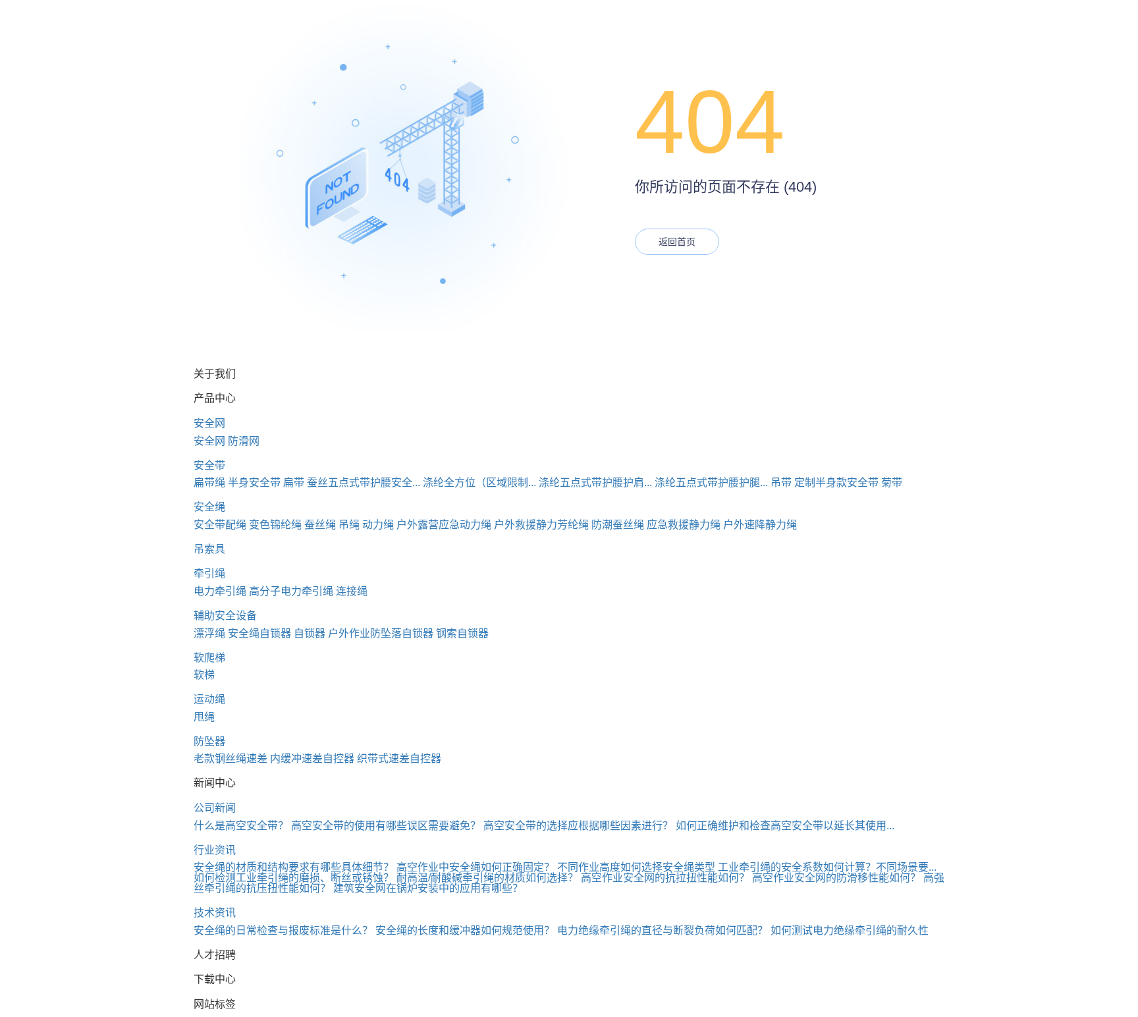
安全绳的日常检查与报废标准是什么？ (283, 930)
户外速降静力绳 (760, 524)
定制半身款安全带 (836, 482)
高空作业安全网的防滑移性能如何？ (836, 877)
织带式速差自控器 (399, 758)
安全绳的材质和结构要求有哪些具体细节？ (294, 867)
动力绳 (378, 524)
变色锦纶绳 (275, 524)
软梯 (204, 674)
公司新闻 (215, 807)
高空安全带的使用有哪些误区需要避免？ (386, 825)
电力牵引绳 (220, 591)
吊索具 (209, 549)
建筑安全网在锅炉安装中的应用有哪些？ (428, 888)
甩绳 (204, 717)
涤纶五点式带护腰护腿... (711, 482)
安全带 (209, 465)
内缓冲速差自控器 (312, 758)
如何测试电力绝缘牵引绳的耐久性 (850, 930)
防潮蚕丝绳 (617, 524)
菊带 (891, 482)
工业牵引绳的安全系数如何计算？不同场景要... (827, 867)
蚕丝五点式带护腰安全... (363, 482)
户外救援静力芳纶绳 (541, 524)
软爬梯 (209, 657)
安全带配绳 (220, 524)
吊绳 (349, 524)
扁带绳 (209, 482)
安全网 (209, 423)
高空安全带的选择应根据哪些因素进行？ (578, 825)
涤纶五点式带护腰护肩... (595, 482)
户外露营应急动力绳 (443, 524)
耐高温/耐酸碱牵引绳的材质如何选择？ (487, 877)
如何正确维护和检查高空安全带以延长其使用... (785, 825)
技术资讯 (215, 912)
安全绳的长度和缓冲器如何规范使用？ (465, 930)
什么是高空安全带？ (241, 825)
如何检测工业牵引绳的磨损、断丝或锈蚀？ (294, 877)
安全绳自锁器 (259, 633)
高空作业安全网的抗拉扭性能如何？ (665, 877)
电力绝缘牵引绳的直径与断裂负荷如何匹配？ (662, 930)
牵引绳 (209, 573)
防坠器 (209, 741)
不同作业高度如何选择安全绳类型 (636, 867)
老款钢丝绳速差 (230, 758)
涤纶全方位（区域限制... (479, 482)
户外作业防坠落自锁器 (380, 633)
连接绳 (351, 591)
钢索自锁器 (462, 633)
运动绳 (209, 699)
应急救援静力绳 (683, 524)
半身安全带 (254, 482)
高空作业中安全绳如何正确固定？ (475, 867)
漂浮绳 (209, 633)
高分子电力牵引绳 (291, 591)
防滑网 (243, 441)
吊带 (781, 482)
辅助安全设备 (225, 615)
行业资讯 (215, 850)
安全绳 (209, 506)
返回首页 (677, 241)
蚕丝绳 (320, 524)
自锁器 (309, 633)
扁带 (293, 482)
